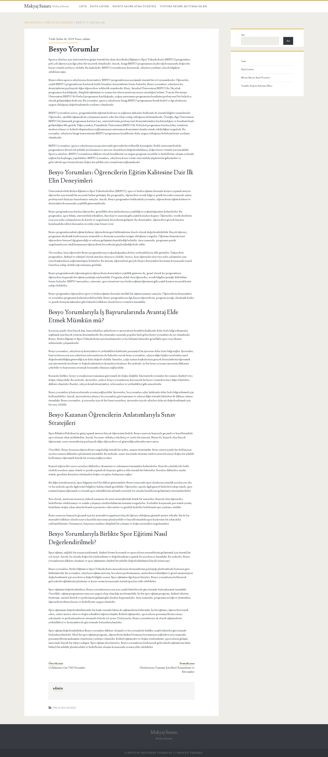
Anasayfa (32, 22)
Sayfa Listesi (99, 6)
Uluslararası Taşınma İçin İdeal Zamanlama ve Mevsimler (167, 670)
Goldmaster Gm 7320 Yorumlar (67, 667)
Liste (83, 6)
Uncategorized (59, 22)
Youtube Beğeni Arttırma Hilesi (183, 6)
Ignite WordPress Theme (146, 753)
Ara (243, 35)
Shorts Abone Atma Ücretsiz (134, 6)
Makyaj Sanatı (37, 6)
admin (86, 39)
